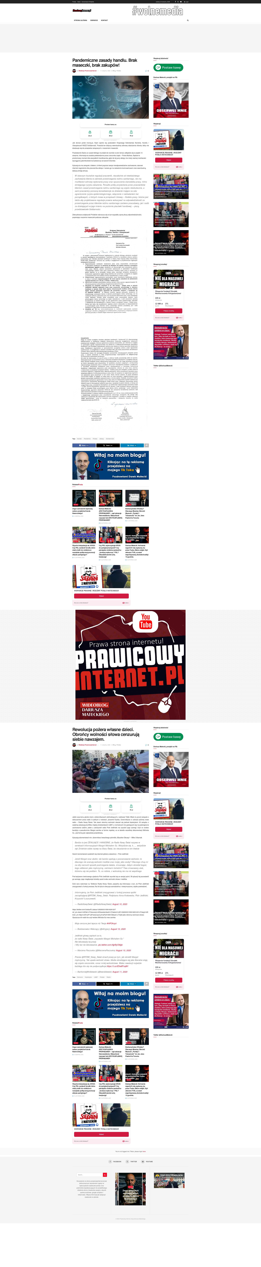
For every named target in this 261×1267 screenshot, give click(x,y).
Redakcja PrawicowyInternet (87, 71)
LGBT (96, 973)
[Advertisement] (130, 38)
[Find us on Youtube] (181, 1)
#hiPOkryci (111, 921)
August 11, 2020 (119, 967)
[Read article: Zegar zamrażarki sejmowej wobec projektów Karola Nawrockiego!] (84, 498)
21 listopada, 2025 (131, 520)
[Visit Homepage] (82, 10)
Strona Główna (80, 20)
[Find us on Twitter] (178, 1)
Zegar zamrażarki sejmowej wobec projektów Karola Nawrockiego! (82, 510)
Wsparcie (94, 20)
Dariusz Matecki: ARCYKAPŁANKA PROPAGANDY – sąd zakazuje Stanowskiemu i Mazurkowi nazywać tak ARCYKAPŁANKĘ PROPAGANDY (110, 514)
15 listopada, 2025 (78, 557)
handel (79, 439)
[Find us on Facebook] (175, 1)
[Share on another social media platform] (146, 445)
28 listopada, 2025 (105, 523)
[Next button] (144, 1185)
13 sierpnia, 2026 (78, 516)
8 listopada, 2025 (131, 560)
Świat (78, 2)
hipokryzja (88, 973)
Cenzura (80, 973)
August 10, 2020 (119, 903)
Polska (74, 2)
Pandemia (87, 439)
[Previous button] (116, 1185)
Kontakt (104, 20)
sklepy (102, 439)
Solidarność (110, 439)
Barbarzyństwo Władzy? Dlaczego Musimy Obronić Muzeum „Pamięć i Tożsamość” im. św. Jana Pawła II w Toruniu (135, 513)
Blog (114, 71)
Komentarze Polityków (88, 2)
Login (187, 2)
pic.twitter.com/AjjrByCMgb (110, 941)
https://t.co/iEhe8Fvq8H (117, 962)
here (144, 1147)
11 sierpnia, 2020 (105, 71)
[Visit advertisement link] (158, 10)
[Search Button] (188, 20)
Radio (109, 973)
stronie (96, 1193)
